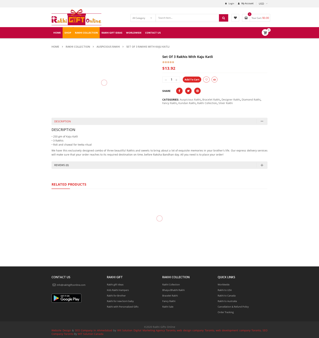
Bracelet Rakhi (211, 99)
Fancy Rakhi (169, 103)
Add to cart (192, 79)
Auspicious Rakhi (108, 46)
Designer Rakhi (231, 99)
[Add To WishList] (206, 79)
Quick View (76, 241)
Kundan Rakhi (187, 103)
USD (261, 3)
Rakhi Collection (78, 46)
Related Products (69, 213)
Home (55, 46)
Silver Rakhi (225, 103)
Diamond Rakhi (251, 99)
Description (62, 150)
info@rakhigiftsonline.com (71, 325)
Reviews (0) (61, 194)
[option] (94, 97)
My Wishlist (235, 18)
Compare (214, 79)
